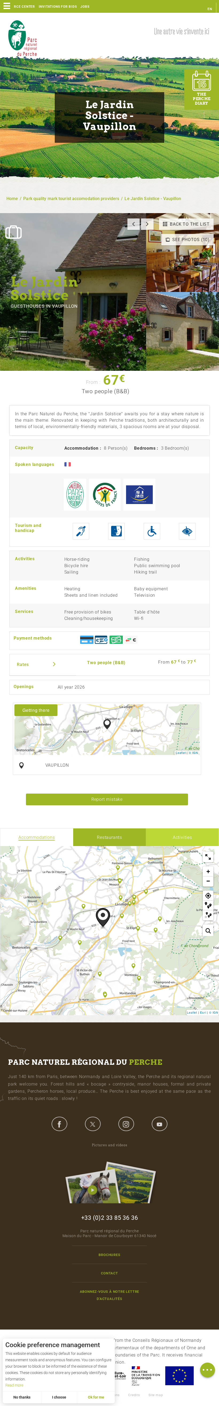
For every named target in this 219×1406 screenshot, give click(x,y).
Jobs (84, 7)
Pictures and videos (109, 1145)
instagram (126, 1124)
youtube (159, 1124)
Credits (134, 1395)
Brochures (109, 1255)
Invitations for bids (58, 7)
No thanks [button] (21, 1397)
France (146, 1376)
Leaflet (181, 752)
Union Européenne (179, 1376)
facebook (59, 1124)
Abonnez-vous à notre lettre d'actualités (109, 1295)
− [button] (208, 881)
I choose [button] (59, 1397)
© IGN (193, 752)
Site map (155, 1395)
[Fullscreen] (208, 857)
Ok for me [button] (96, 1397)
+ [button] (208, 871)
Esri (203, 1012)
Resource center (19, 7)
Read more (14, 1385)
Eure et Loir (115, 1376)
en (210, 9)
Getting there (35, 710)
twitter (92, 1124)
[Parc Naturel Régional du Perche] (22, 37)
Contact (109, 1273)
